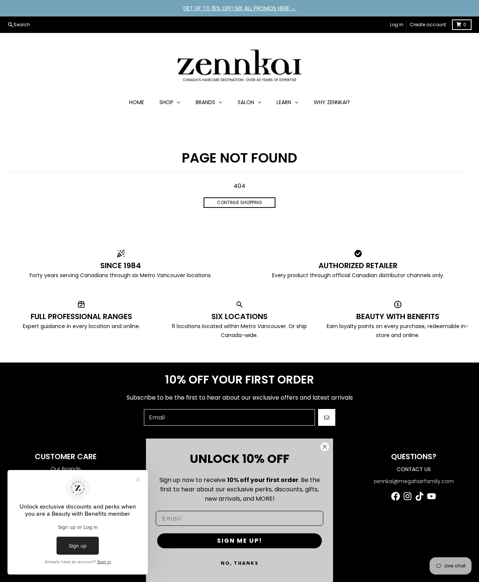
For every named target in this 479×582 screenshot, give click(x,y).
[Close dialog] (324, 446)
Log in (396, 24)
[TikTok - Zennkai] (419, 496)
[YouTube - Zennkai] (431, 496)
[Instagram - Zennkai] (407, 496)
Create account (428, 24)
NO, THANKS (240, 563)
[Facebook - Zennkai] (395, 496)
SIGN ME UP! (239, 540)
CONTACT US (414, 469)
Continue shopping (239, 202)
